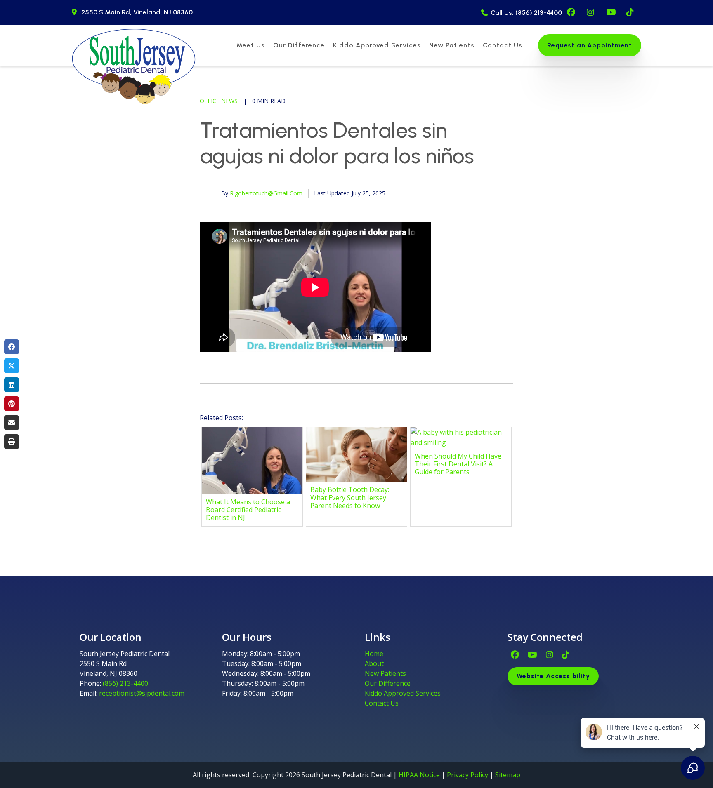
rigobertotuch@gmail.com (266, 193)
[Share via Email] (11, 422)
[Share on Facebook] (11, 346)
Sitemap (507, 774)
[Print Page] (11, 441)
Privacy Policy (467, 774)
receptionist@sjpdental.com (141, 693)
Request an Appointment (589, 45)
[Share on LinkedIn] (11, 384)
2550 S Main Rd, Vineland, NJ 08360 (137, 12)
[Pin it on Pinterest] (11, 403)
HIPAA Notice (419, 774)
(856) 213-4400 (125, 683)
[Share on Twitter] (11, 365)
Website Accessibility (553, 676)
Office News (219, 101)
